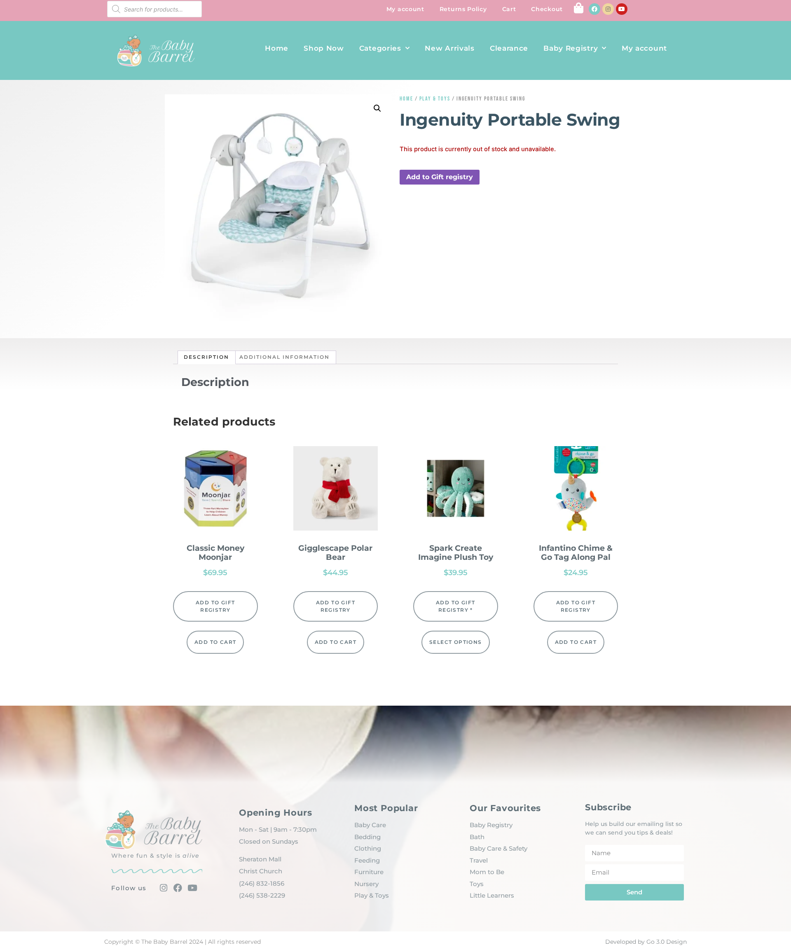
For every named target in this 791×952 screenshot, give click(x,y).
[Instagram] (608, 9)
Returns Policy (463, 9)
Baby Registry (570, 48)
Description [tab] (206, 357)
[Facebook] (594, 9)
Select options (455, 642)
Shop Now (324, 48)
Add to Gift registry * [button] (455, 606)
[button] (377, 108)
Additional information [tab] (284, 357)
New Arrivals (449, 48)
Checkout (547, 9)
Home (276, 48)
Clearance (509, 48)
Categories (380, 48)
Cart (509, 9)
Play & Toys (434, 98)
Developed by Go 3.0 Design (646, 941)
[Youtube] (621, 9)
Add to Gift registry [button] (439, 177)
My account (405, 9)
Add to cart (215, 642)
